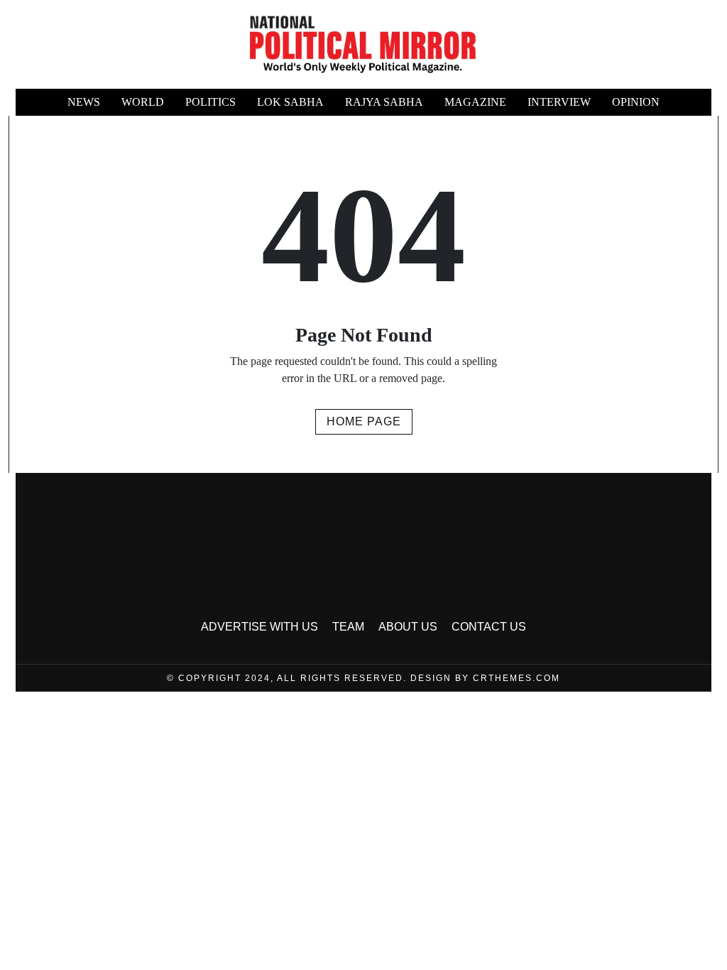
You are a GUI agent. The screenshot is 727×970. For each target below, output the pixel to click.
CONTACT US (489, 627)
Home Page (364, 421)
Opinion (636, 102)
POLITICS (210, 102)
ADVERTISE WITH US (259, 627)
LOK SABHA (290, 102)
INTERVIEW (559, 102)
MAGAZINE (475, 102)
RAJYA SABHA (384, 102)
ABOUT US (407, 627)
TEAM (348, 627)
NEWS (83, 102)
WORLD (142, 102)
